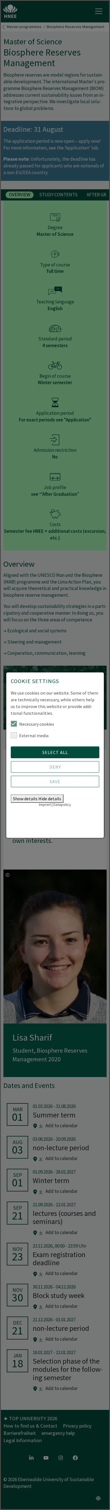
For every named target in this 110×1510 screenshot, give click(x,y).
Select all (55, 752)
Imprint (45, 804)
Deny (55, 767)
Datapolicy (62, 804)
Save (55, 781)
